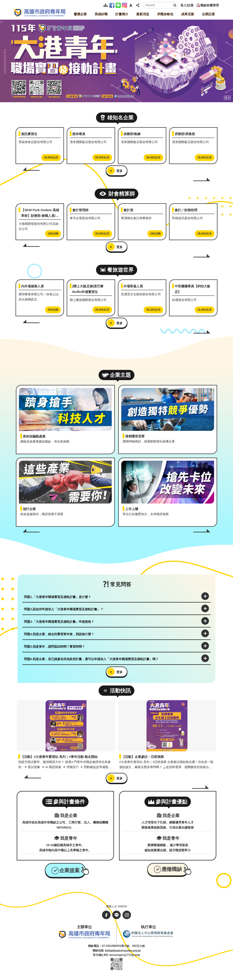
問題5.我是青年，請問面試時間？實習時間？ (54, 646)
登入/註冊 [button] (187, 5)
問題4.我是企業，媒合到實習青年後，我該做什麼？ (59, 634)
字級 (131, 5)
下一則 (201, 179)
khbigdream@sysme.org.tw (123, 950)
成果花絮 (187, 14)
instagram (125, 5)
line (119, 5)
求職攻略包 (165, 14)
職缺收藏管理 (209, 5)
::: (1, 22)
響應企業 (80, 14)
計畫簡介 (121, 14)
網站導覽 (105, 5)
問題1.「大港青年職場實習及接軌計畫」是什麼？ (57, 597)
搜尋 (175, 5)
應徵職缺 (172, 869)
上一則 (31, 169)
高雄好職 (101, 14)
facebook (112, 5)
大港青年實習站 (39, 12)
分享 (138, 5)
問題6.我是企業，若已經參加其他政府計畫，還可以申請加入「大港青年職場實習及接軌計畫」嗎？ (91, 659)
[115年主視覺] (116, 61)
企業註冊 (208, 14)
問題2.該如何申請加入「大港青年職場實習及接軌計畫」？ (63, 609)
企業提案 (69, 870)
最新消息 (142, 14)
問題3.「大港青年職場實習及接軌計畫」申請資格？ (59, 621)
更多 (119, 171)
